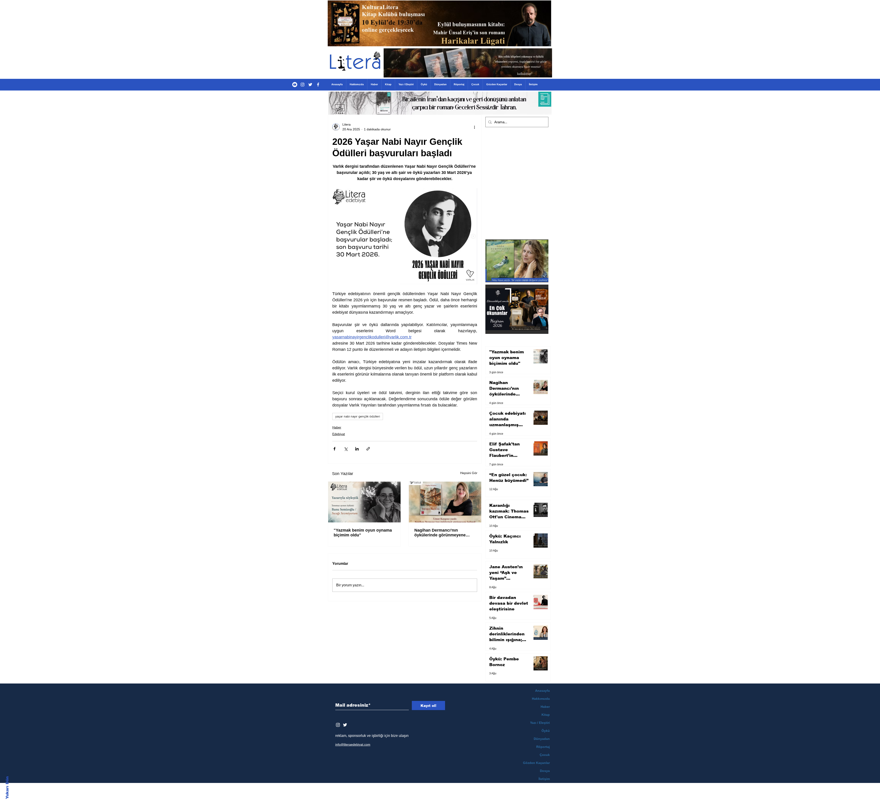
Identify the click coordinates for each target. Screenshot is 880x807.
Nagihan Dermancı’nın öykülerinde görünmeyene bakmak (440, 533)
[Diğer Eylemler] (474, 127)
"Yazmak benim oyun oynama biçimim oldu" (363, 532)
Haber (336, 427)
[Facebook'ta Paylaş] (334, 449)
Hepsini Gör (468, 473)
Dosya (545, 771)
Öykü (546, 731)
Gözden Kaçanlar (536, 763)
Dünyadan (542, 739)
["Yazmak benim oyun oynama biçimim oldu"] (364, 502)
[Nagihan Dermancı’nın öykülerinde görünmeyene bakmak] (445, 502)
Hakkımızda (541, 698)
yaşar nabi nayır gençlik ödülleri (357, 416)
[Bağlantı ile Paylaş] (368, 449)
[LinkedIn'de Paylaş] (357, 449)
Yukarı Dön (7, 787)
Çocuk (545, 755)
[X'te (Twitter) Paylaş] (346, 449)
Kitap (546, 714)
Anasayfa (542, 690)
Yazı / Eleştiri (540, 723)
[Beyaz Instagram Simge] (338, 724)
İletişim (544, 779)
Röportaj (543, 747)
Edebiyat (338, 434)
